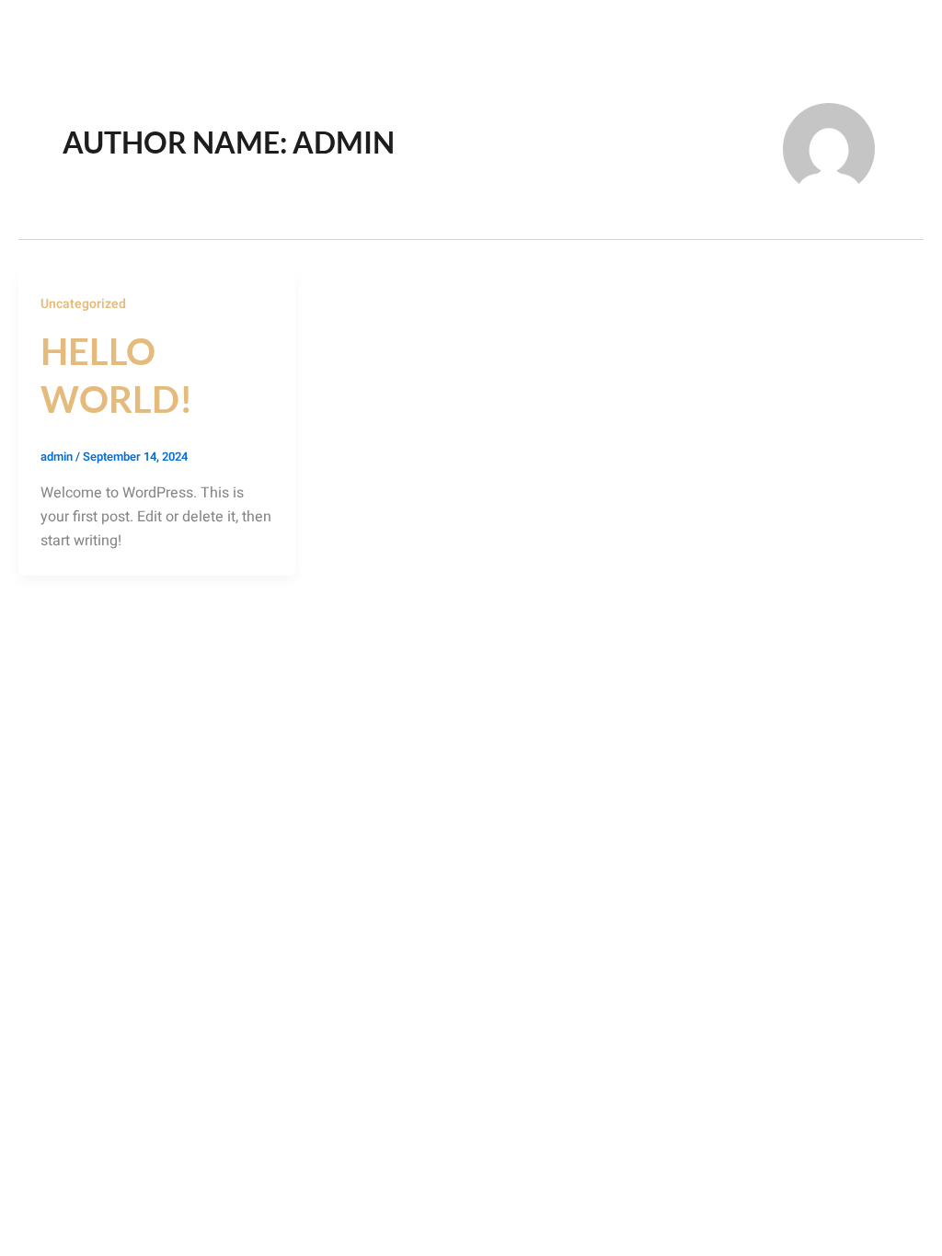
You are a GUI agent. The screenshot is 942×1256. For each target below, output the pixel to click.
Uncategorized (83, 304)
